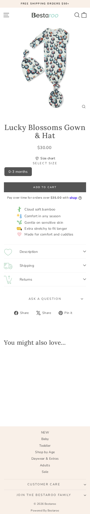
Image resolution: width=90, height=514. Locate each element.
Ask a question (45, 299)
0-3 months (18, 171)
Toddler (45, 445)
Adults (45, 465)
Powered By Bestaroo (45, 510)
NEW (45, 432)
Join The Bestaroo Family (44, 495)
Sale (45, 472)
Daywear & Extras (45, 458)
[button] (45, 158)
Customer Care (43, 484)
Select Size (45, 163)
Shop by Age (45, 452)
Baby (45, 439)
